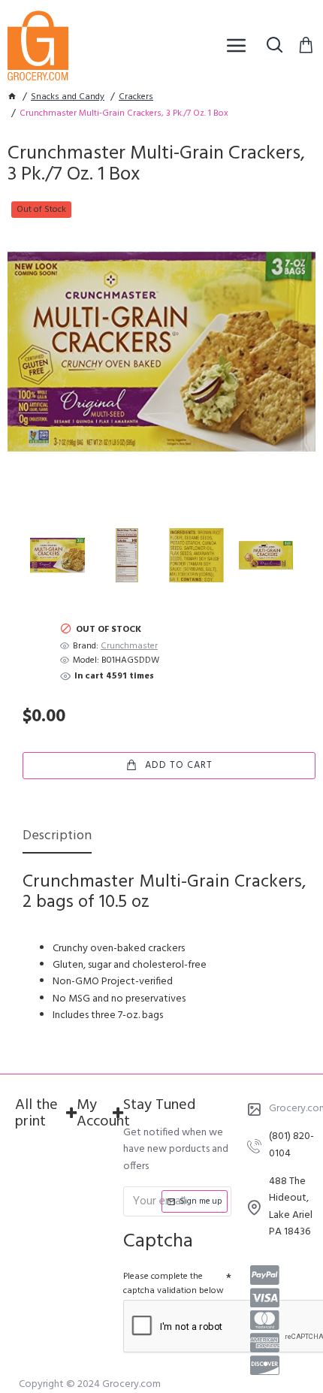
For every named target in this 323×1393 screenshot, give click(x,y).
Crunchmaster (129, 646)
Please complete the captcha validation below (173, 1283)
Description (57, 837)
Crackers (136, 97)
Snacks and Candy (67, 97)
